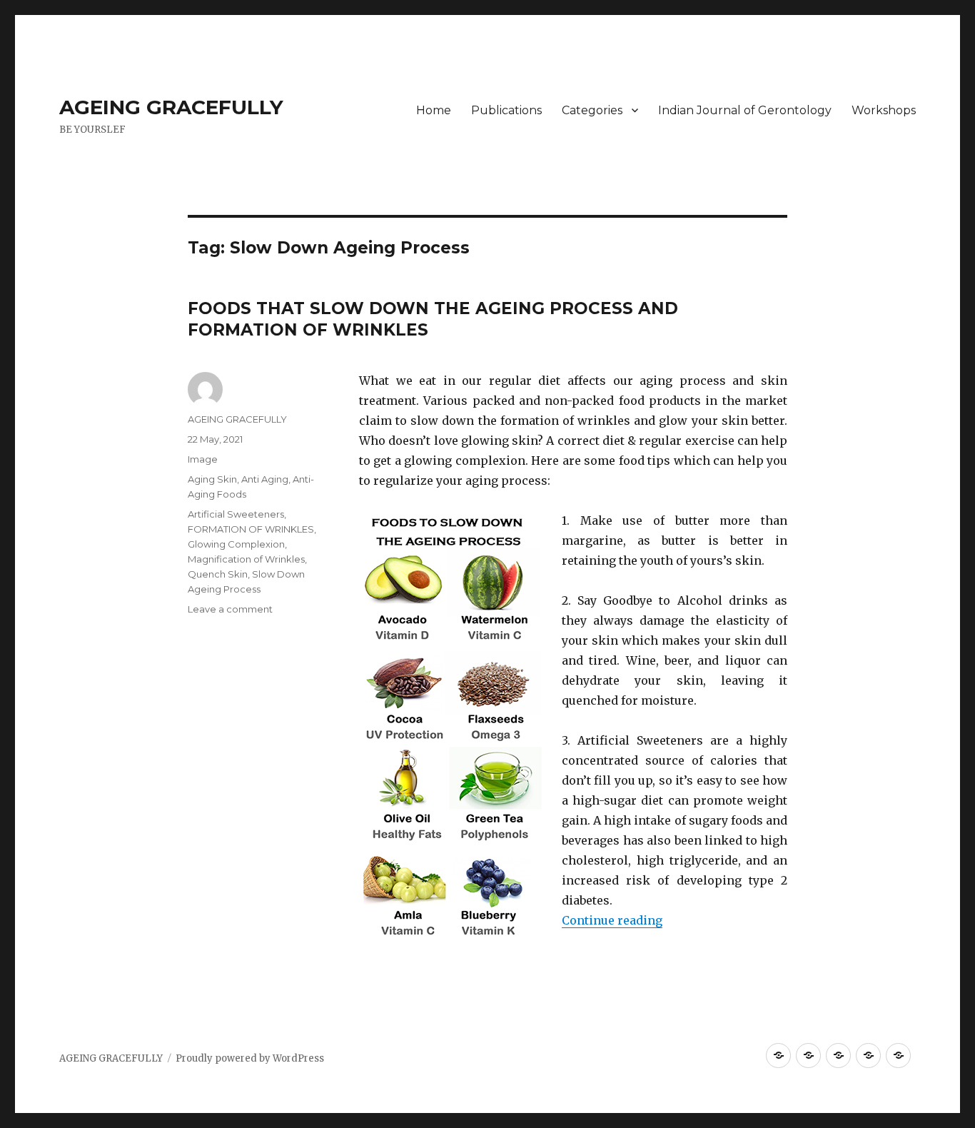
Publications (506, 110)
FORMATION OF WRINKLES (251, 529)
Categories (592, 110)
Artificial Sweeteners (236, 514)
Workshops (884, 110)
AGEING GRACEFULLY (171, 107)
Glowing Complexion (236, 544)
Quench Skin (218, 574)
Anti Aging (264, 479)
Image (203, 459)
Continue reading (612, 920)
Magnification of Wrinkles (246, 559)
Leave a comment (230, 609)
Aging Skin (212, 479)
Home (433, 110)
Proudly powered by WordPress (250, 1058)
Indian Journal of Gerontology (745, 110)
